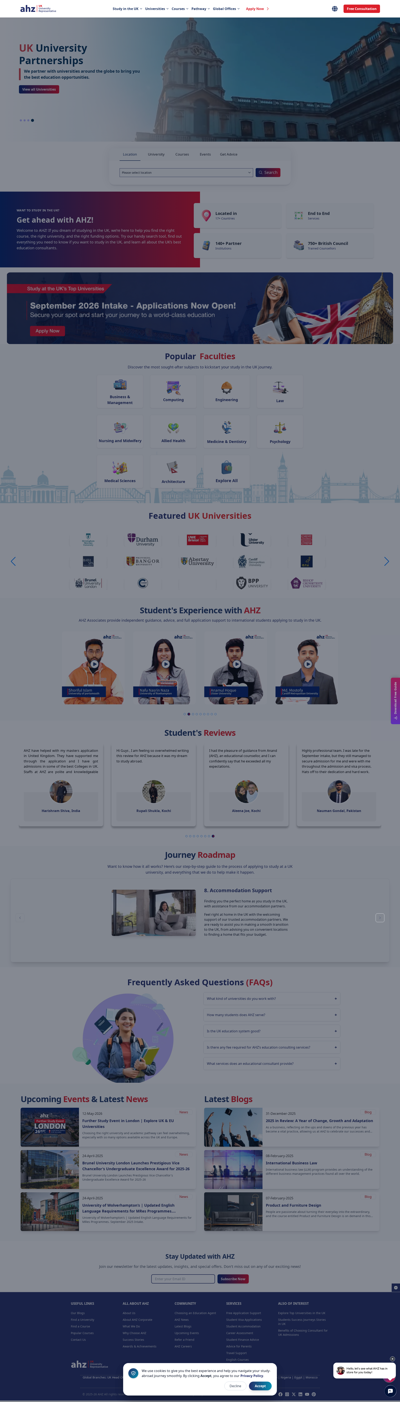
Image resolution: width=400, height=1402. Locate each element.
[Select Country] (334, 8)
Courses (178, 8)
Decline (235, 1386)
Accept (260, 1386)
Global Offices (224, 8)
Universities (155, 8)
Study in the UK (126, 8)
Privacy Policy (251, 1375)
